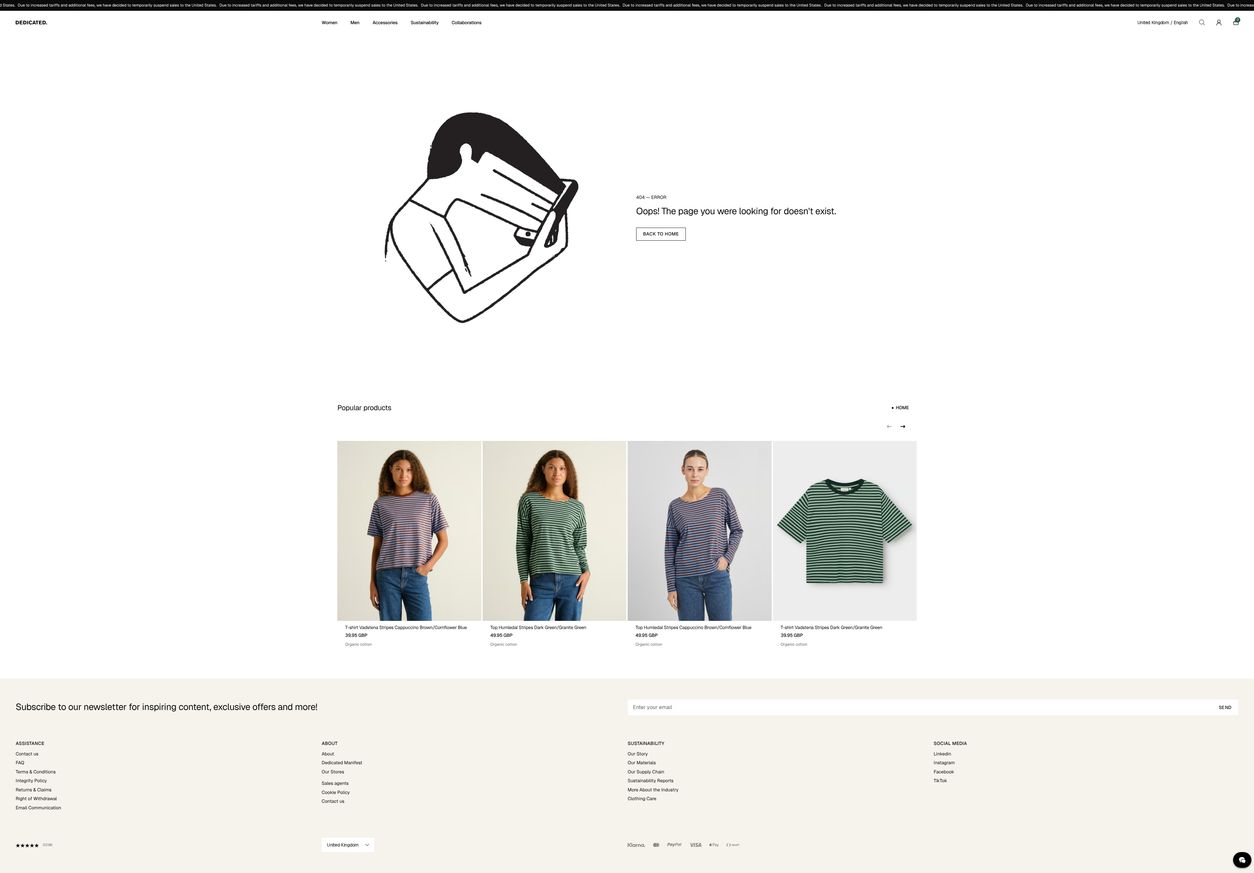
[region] (627, 544)
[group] (409, 544)
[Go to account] (1219, 22)
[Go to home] (168, 22)
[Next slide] (902, 426)
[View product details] (409, 634)
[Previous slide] (889, 426)
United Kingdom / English (1162, 22)
